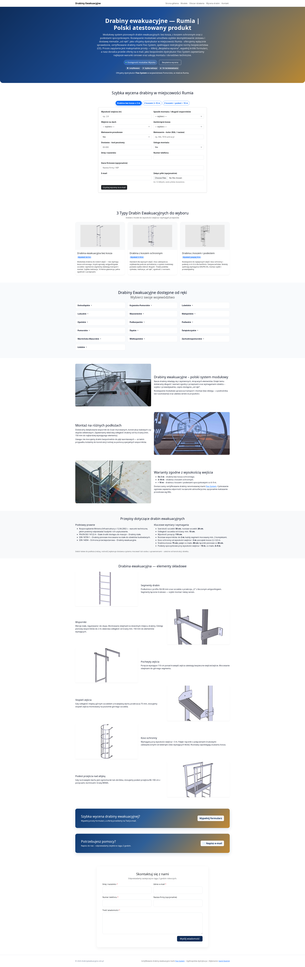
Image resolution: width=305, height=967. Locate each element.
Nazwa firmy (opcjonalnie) (165, 897)
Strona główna (172, 3)
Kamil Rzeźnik (224, 961)
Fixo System (211, 486)
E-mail (104, 173)
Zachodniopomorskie (192, 338)
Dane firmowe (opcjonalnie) (114, 163)
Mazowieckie (136, 313)
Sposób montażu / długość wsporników (172, 111)
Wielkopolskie (136, 338)
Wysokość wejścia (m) (111, 111)
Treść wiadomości (111, 910)
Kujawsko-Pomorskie (140, 305)
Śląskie (133, 330)
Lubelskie (186, 305)
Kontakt (225, 3)
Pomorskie (83, 330)
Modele (184, 3)
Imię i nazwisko (108, 152)
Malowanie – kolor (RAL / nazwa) (168, 132)
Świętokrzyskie (189, 330)
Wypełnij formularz (210, 818)
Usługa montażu (161, 142)
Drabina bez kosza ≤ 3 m (128, 103)
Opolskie (82, 322)
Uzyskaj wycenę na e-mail (114, 187)
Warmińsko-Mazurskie (88, 338)
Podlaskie (186, 322)
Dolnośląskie (84, 305)
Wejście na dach (108, 122)
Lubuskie (82, 313)
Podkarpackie (136, 322)
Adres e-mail (159, 884)
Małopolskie (188, 313)
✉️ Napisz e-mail (212, 843)
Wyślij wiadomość (190, 938)
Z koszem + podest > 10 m (176, 103)
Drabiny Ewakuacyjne (88, 3)
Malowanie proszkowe (111, 132)
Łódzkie (81, 347)
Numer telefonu (161, 152)
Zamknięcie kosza (161, 122)
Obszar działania (196, 3)
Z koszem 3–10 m (152, 103)
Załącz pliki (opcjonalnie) (165, 173)
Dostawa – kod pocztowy (113, 142)
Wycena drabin (213, 3)
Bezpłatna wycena (170, 62)
